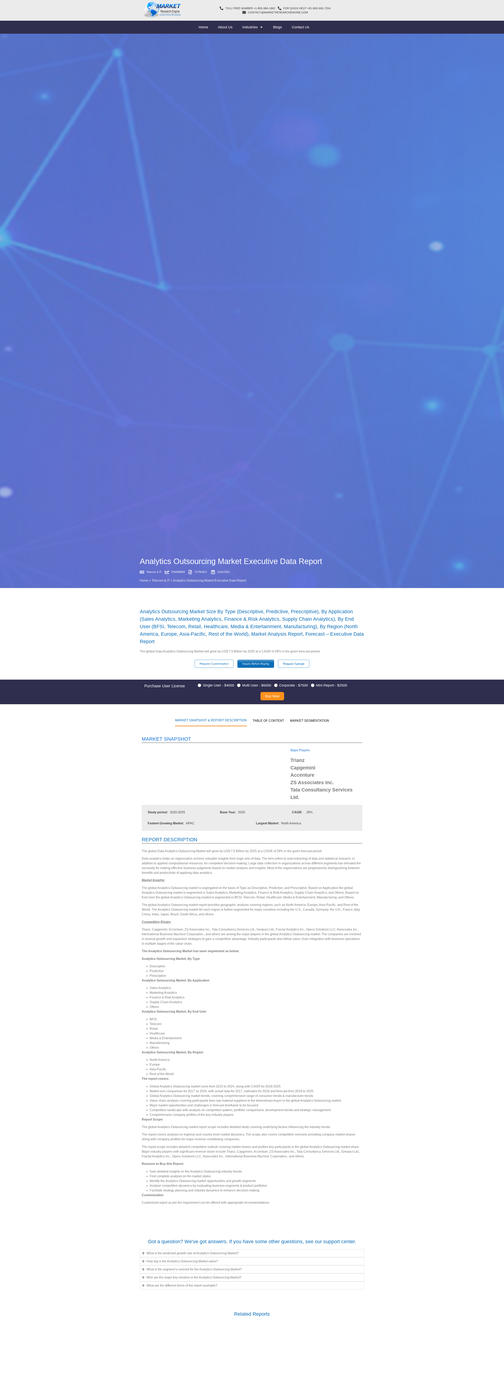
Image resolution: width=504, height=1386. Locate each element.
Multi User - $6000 (256, 685)
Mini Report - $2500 (331, 685)
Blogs (277, 27)
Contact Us (300, 27)
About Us (225, 27)
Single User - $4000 (218, 685)
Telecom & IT (161, 580)
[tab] (211, 720)
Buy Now (272, 696)
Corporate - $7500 (293, 685)
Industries (250, 27)
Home (203, 27)
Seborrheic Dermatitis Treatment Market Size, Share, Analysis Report (205, 1347)
